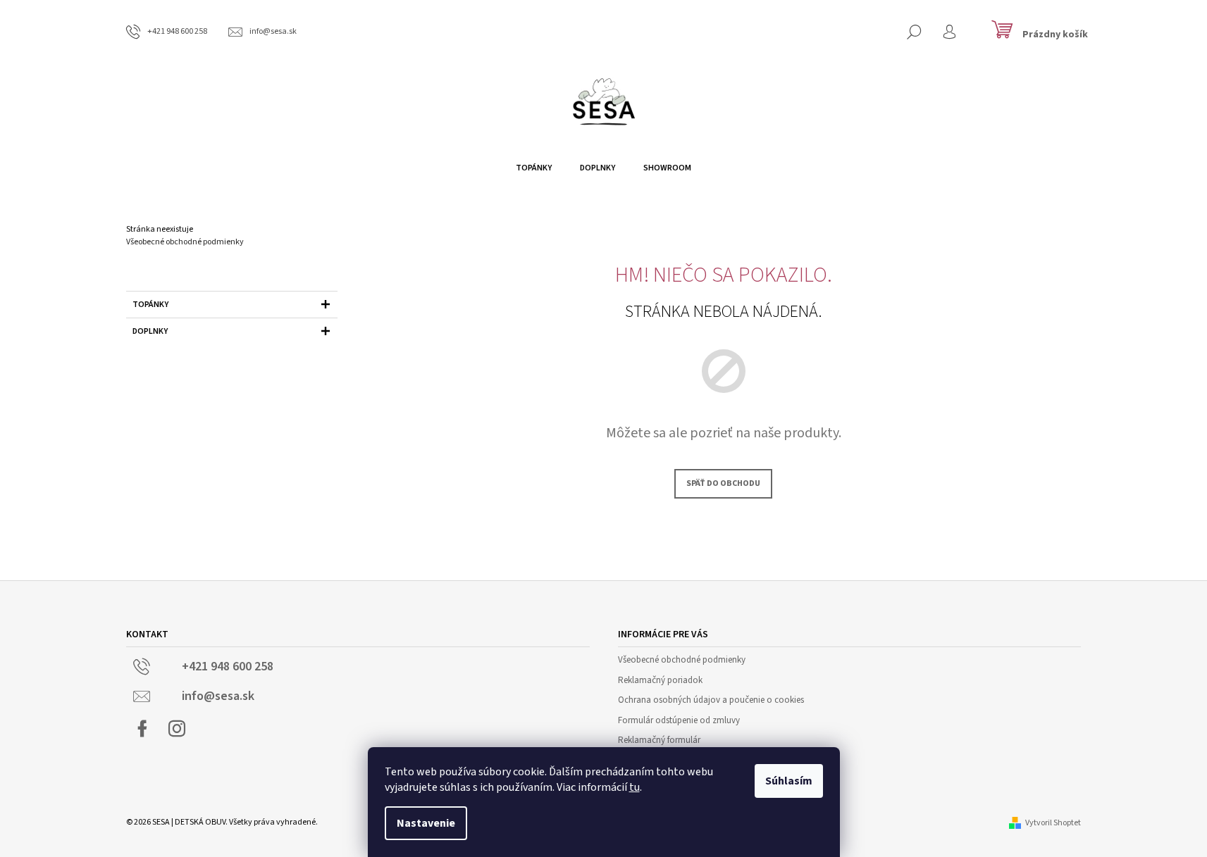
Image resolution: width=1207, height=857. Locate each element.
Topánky (150, 305)
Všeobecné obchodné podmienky (185, 242)
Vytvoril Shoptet (1053, 823)
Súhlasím (788, 781)
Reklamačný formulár (659, 740)
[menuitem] (534, 168)
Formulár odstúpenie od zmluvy (679, 720)
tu (634, 787)
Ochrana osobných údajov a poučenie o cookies (711, 700)
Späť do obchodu (723, 483)
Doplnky (150, 331)
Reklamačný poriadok (660, 680)
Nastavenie (426, 823)
